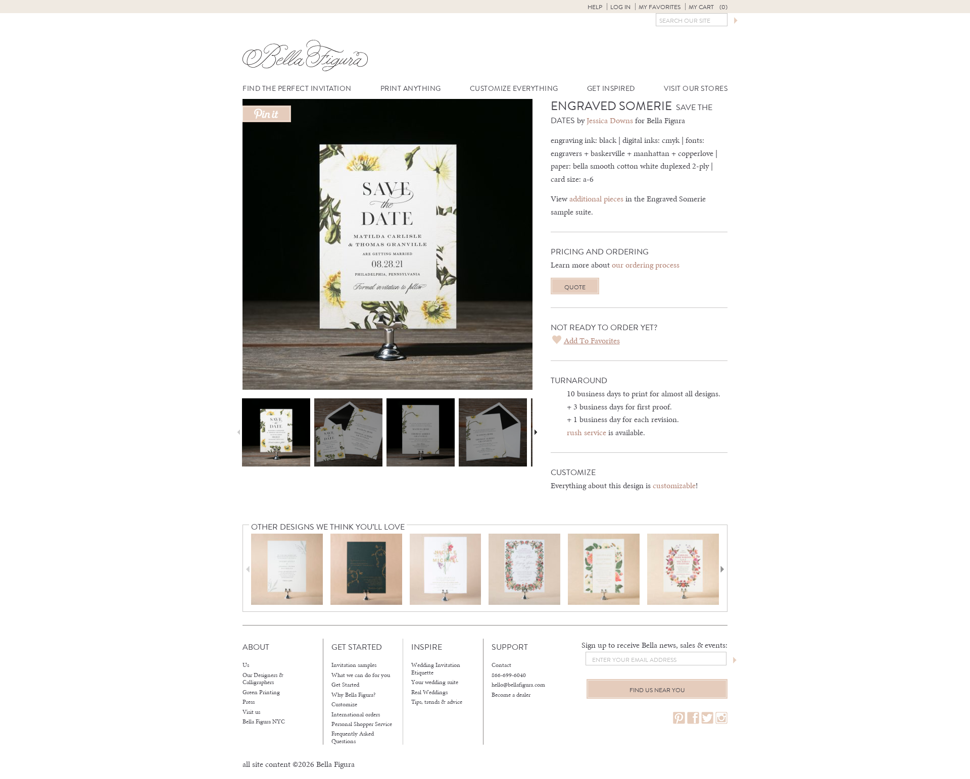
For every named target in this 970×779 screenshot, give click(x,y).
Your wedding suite (434, 682)
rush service (586, 432)
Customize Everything (514, 88)
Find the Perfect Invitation (297, 88)
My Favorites (660, 7)
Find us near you (657, 690)
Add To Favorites (592, 340)
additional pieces (596, 198)
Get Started (345, 684)
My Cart (708, 7)
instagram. (721, 718)
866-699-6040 (509, 675)
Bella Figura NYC (264, 721)
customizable (674, 485)
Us (246, 664)
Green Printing (261, 692)
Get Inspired (611, 88)
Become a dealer (511, 694)
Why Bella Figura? (353, 694)
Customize (344, 704)
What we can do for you (360, 675)
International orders (355, 714)
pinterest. (679, 718)
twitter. (707, 718)
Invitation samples (353, 664)
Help (595, 7)
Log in (620, 7)
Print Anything (410, 88)
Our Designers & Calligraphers (263, 678)
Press (249, 701)
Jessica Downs (610, 120)
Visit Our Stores (696, 88)
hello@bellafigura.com (518, 684)
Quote (575, 287)
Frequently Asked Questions (352, 737)
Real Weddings (429, 692)
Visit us (251, 711)
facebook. (693, 718)
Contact (501, 664)
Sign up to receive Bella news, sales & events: (654, 645)
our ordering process (646, 265)
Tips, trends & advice (436, 701)
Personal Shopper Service (361, 724)
